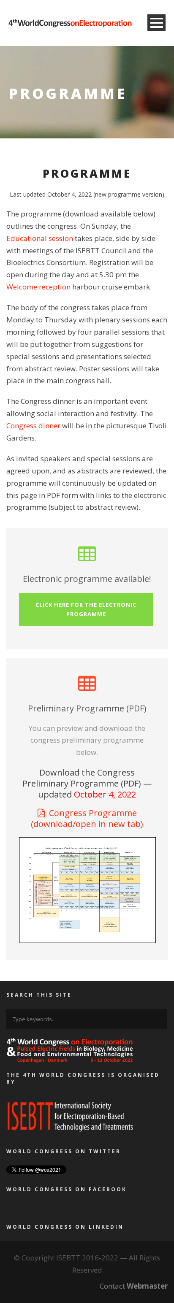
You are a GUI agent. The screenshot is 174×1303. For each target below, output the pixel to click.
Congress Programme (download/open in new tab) (87, 818)
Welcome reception (38, 287)
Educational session (39, 238)
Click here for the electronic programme (85, 609)
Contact (134, 1286)
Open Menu (156, 22)
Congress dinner (33, 425)
